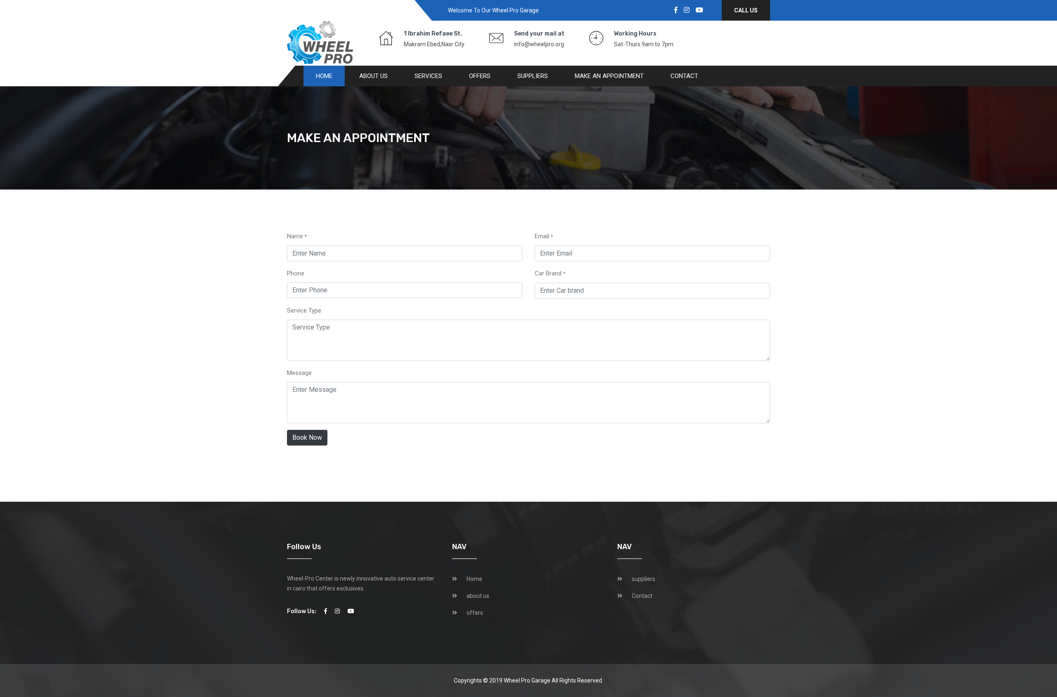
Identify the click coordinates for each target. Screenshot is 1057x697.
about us (373, 76)
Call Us (746, 10)
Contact (684, 76)
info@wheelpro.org (539, 44)
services (428, 76)
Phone (295, 273)
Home (324, 76)
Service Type (304, 310)
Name (297, 236)
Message (299, 373)
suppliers (532, 76)
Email (544, 236)
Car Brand (550, 273)
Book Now (307, 437)
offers (480, 76)
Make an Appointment (609, 76)
